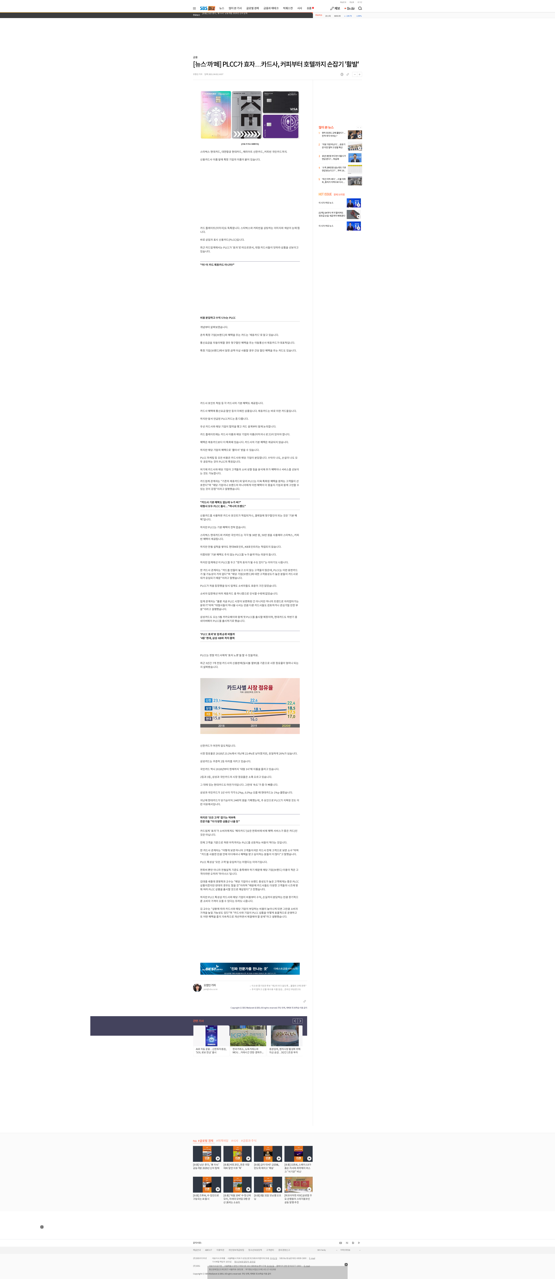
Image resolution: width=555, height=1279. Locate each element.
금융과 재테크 (270, 8)
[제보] (335, 8)
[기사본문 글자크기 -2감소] (354, 74)
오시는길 (273, 1258)
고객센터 (270, 1250)
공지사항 (197, 1243)
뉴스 (221, 8)
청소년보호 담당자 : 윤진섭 (244, 1262)
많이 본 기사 (235, 8)
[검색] (360, 8)
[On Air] (349, 8)
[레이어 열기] (195, 8)
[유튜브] (340, 1242)
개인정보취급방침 (236, 1250)
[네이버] (347, 1242)
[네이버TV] (359, 1242)
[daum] (353, 1243)
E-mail (312, 1258)
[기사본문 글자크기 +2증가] (359, 74)
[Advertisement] (21, 1246)
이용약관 (220, 1250)
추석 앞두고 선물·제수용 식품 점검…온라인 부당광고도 (276, 989)
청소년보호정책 (255, 1250)
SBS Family (321, 1250)
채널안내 (197, 1250)
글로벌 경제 (252, 8)
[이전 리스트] (295, 1020)
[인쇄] (342, 74)
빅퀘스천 (288, 8)
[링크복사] (347, 74)
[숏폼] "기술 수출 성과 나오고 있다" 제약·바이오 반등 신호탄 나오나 (230, 15)
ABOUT (208, 1250)
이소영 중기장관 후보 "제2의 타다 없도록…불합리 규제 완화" (279, 986)
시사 (299, 8)
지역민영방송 (345, 1250)
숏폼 (308, 7)
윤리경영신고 (284, 1250)
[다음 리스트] (300, 1020)
